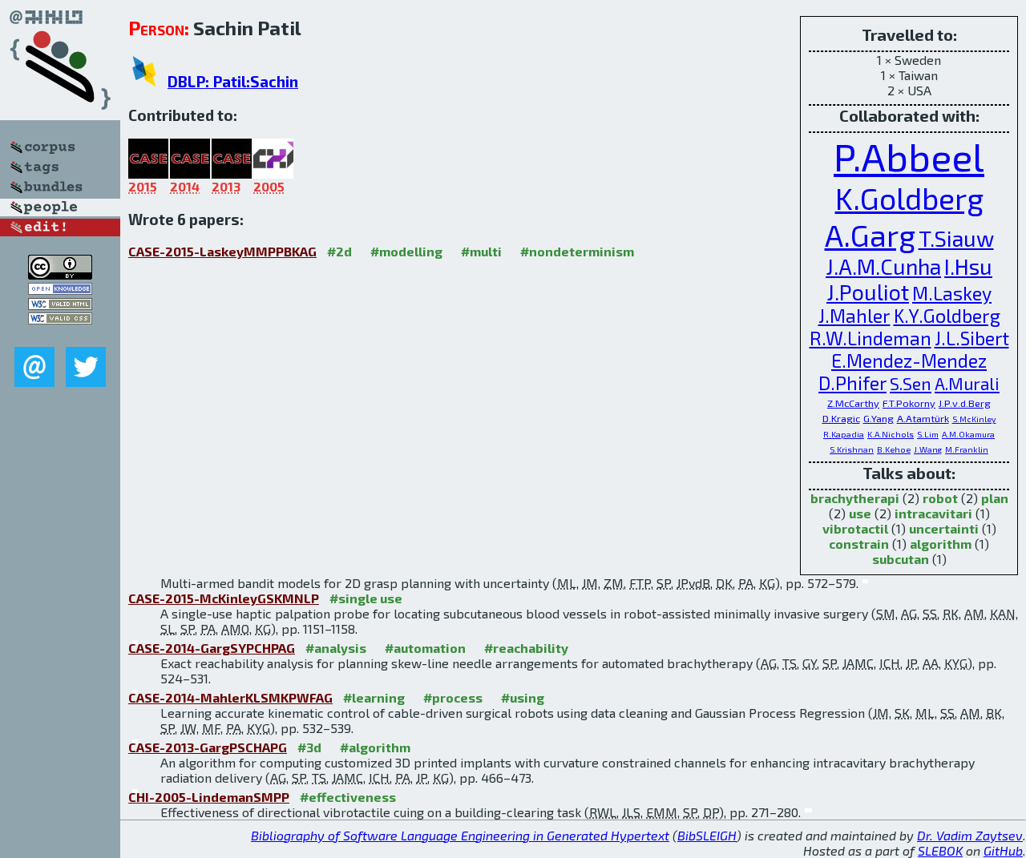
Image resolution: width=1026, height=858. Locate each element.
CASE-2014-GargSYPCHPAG (211, 647)
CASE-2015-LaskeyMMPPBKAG (222, 251)
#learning (374, 697)
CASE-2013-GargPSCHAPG (207, 747)
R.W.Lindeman (870, 338)
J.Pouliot (867, 291)
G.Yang (878, 418)
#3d (309, 747)
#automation (425, 647)
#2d (339, 251)
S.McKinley (974, 419)
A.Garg (870, 234)
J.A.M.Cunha (883, 266)
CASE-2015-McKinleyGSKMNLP (223, 598)
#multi (481, 251)
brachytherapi (854, 498)
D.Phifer (852, 383)
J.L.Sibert (972, 338)
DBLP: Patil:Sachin (233, 81)
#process (453, 697)
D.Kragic (841, 418)
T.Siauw (956, 238)
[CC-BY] (60, 274)
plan (994, 498)
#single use (365, 598)
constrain (859, 543)
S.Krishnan (852, 449)
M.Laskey (952, 293)
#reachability (526, 647)
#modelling (406, 251)
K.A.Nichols (890, 434)
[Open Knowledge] (60, 289)
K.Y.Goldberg (947, 315)
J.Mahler (854, 315)
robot (940, 498)
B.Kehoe (894, 449)
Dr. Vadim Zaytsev (970, 835)
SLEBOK (940, 850)
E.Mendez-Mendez (909, 360)
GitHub (1003, 850)
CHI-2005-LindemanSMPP (208, 796)
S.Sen (910, 383)
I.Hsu (968, 266)
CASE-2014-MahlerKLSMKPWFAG (230, 697)
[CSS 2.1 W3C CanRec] (60, 335)
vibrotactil (855, 528)
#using (522, 697)
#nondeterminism (577, 251)
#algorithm (375, 747)
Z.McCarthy (853, 403)
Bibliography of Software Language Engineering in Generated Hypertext (460, 835)
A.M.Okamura (968, 434)
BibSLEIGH (707, 835)
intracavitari (933, 513)
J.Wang (928, 449)
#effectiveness (348, 796)
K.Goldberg (909, 197)
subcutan (900, 558)
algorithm (940, 543)
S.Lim (928, 434)
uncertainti (944, 528)
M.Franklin (966, 449)
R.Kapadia (843, 434)
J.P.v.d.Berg (965, 403)
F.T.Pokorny (909, 403)
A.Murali (967, 383)
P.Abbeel (909, 156)
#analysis (335, 647)
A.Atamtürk (923, 418)
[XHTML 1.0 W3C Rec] (60, 304)
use (860, 513)
